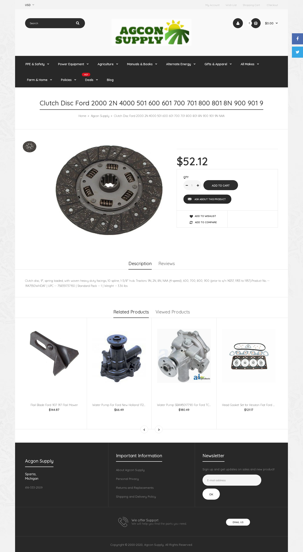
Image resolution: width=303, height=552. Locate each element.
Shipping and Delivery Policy (136, 496)
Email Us (238, 522)
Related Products (131, 312)
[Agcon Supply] (151, 44)
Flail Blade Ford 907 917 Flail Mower (54, 405)
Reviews (166, 263)
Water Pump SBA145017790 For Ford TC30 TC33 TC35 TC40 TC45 (199, 405)
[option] (108, 194)
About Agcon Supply (130, 470)
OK (211, 494)
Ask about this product (210, 199)
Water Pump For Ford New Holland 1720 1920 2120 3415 (128, 405)
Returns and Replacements (134, 487)
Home (82, 116)
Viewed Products (172, 312)
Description (140, 263)
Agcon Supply (100, 116)
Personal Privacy (127, 479)
